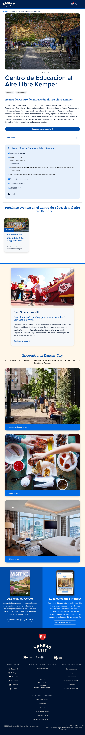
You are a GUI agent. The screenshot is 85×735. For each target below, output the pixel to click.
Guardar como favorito (41, 129)
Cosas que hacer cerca (17, 427)
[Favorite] (25, 220)
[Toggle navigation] (81, 4)
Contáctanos (71, 677)
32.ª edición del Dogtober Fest (15, 239)
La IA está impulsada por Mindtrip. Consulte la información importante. (64, 729)
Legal (62, 726)
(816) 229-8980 (15, 188)
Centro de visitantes (71, 688)
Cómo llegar (14, 163)
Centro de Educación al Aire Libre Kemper (25, 11)
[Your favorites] (72, 4)
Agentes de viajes (42, 711)
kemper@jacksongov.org (19, 179)
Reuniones (42, 703)
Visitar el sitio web (16, 183)
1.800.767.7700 (42, 668)
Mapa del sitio (70, 726)
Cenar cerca (13, 493)
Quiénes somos (71, 669)
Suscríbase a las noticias (65, 622)
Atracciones (9, 92)
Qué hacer (71, 684)
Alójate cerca (13, 559)
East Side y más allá (17, 153)
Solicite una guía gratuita (20, 620)
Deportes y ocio (21, 92)
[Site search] (76, 4)
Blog (71, 673)
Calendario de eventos (71, 681)
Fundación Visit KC (42, 715)
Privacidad (79, 726)
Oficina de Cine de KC (41, 719)
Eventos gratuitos (14, 235)
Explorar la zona (21, 341)
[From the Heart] (42, 637)
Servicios (11, 138)
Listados (5, 11)
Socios (42, 707)
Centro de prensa (42, 699)
